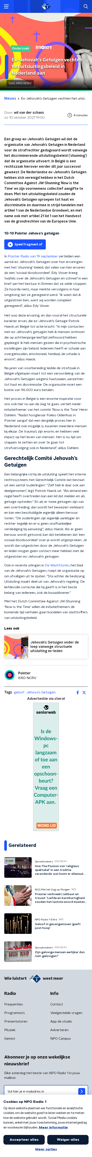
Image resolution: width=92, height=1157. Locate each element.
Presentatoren (15, 1021)
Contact (56, 1004)
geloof (19, 692)
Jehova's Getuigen (41, 692)
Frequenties (13, 1004)
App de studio (61, 1021)
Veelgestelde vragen (66, 1013)
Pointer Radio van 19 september (33, 256)
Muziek (9, 1030)
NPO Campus (60, 1038)
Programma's (14, 1013)
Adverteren (59, 1030)
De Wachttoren (57, 565)
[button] (6, 6)
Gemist (9, 1038)
